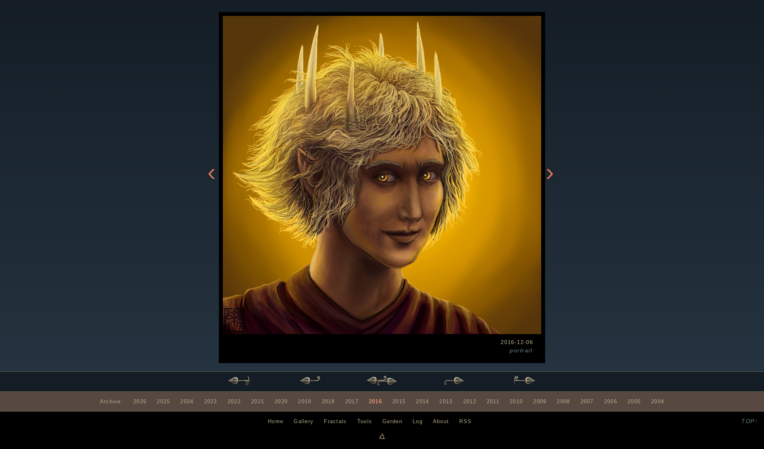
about (441, 421)
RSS (465, 421)
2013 (445, 401)
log (418, 421)
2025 (163, 401)
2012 (469, 401)
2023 (210, 401)
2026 (139, 401)
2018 (328, 401)
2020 (281, 401)
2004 (657, 401)
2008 (563, 401)
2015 (398, 401)
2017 (352, 401)
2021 (257, 401)
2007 (587, 401)
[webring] (382, 436)
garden (392, 421)
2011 (493, 401)
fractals (335, 421)
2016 (375, 401)
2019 (304, 401)
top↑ (749, 421)
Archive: (111, 401)
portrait (521, 350)
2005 (634, 401)
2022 (234, 401)
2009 (539, 401)
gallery (304, 421)
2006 (610, 401)
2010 (516, 401)
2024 (186, 401)
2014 (422, 401)
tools (364, 421)
